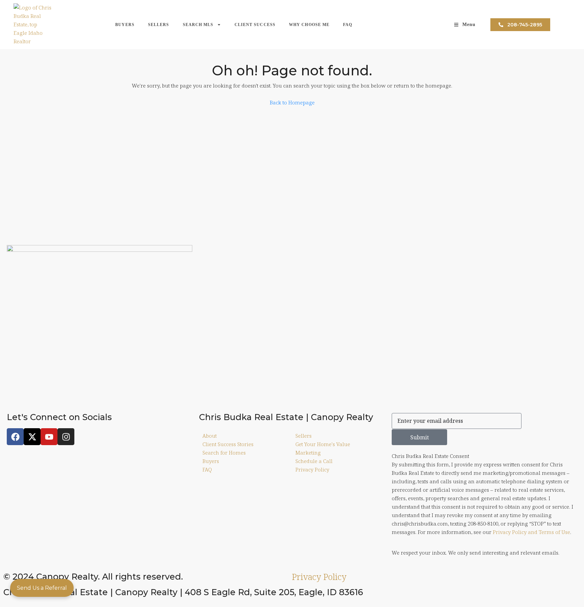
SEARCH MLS (198, 24)
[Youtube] (49, 436)
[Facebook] (15, 436)
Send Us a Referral (42, 588)
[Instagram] (65, 436)
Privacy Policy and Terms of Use (531, 532)
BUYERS (125, 24)
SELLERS (158, 24)
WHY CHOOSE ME (309, 24)
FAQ (347, 24)
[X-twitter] (32, 436)
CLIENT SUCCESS (255, 24)
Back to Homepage (292, 102)
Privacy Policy (319, 576)
